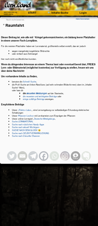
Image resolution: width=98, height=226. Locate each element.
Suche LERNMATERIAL (22, 121)
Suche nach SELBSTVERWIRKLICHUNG (30, 133)
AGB (86, 2)
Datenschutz (76, 2)
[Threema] (75, 156)
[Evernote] (86, 156)
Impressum (41, 2)
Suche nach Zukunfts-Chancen (26, 135)
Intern (94, 2)
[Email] (22, 156)
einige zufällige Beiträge (34, 98)
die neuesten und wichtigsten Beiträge (40, 96)
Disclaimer (65, 2)
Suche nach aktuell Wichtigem (25, 127)
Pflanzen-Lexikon (26, 115)
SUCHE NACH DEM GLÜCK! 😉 (26, 130)
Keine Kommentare (82, 19)
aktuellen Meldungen (36, 93)
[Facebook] (43, 156)
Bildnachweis (53, 2)
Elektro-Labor (25, 109)
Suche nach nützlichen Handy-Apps (28, 124)
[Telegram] (33, 156)
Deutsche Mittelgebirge (44, 118)
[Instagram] (65, 156)
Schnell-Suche (29, 81)
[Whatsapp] (54, 156)
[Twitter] (12, 156)
